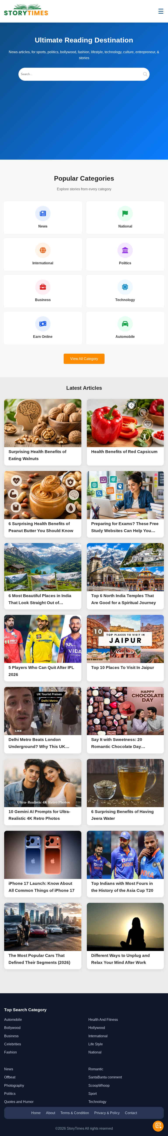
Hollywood (96, 1028)
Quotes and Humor (18, 1102)
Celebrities (12, 1044)
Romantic (95, 1069)
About (50, 1113)
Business (43, 300)
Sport (92, 1093)
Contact (131, 1113)
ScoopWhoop (99, 1085)
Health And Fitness (103, 1019)
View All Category (84, 359)
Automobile (125, 337)
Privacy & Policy (107, 1113)
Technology (125, 300)
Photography (14, 1085)
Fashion (10, 1052)
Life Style (95, 1044)
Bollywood (12, 1028)
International (42, 263)
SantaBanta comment (105, 1077)
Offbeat (9, 1077)
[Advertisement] (84, 113)
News (42, 226)
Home (36, 1113)
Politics (125, 263)
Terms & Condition (74, 1113)
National (125, 226)
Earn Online (42, 337)
